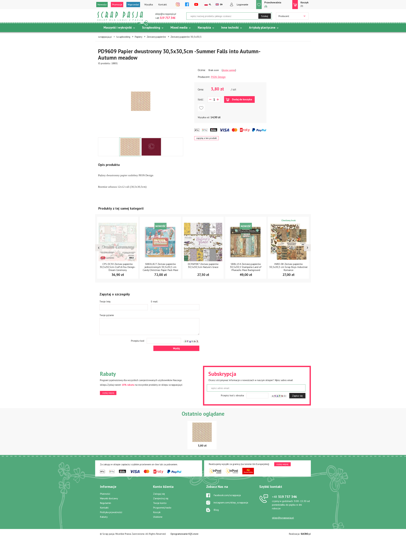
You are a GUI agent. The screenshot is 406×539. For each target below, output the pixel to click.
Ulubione (157, 516)
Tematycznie (112, 35)
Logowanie (242, 4)
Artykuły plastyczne (262, 27)
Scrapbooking (151, 27)
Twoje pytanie (106, 315)
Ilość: (201, 99)
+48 (165, 18)
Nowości (102, 4)
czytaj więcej (108, 392)
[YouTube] (196, 5)
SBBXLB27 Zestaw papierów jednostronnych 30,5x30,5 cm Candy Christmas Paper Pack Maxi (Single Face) (117, 269)
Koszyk (156, 512)
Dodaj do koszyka (242, 99)
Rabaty (104, 516)
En (221, 4)
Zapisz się (297, 395)
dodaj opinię (229, 70)
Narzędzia (204, 27)
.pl (306, 533)
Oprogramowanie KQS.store (184, 533)
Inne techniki (230, 27)
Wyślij (176, 348)
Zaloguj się (159, 493)
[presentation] (98, 247)
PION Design (218, 77)
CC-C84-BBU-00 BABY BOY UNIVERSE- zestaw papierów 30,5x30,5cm (288, 267)
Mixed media (178, 27)
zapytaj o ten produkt (206, 138)
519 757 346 (284, 496)
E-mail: (154, 301)
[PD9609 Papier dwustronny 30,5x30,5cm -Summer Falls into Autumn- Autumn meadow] (140, 101)
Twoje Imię (105, 301)
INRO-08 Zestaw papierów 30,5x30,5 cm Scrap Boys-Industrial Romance (246, 267)
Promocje (117, 4)
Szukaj (264, 16)
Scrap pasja (120, 16)
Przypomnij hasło (162, 507)
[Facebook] (187, 5)
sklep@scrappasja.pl (165, 13)
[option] (140, 101)
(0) (304, 4)
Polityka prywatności (111, 512)
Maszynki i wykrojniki (118, 27)
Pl (210, 4)
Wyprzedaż (133, 4)
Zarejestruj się (160, 498)
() (272, 4)
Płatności (105, 493)
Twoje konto (160, 503)
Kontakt (162, 4)
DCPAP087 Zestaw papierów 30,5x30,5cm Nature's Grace (160, 266)
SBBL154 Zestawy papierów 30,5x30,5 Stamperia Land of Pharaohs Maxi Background (203, 267)
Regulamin (105, 503)
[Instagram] (178, 5)
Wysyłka (148, 4)
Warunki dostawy (109, 498)
